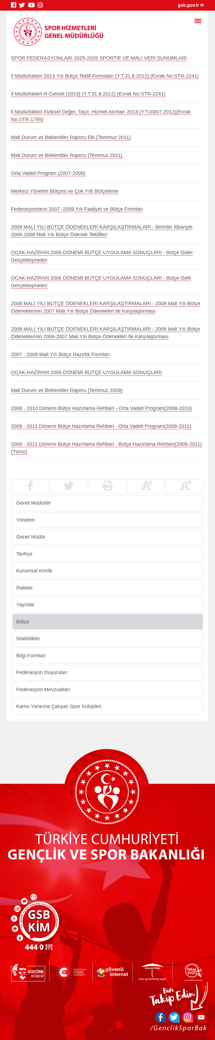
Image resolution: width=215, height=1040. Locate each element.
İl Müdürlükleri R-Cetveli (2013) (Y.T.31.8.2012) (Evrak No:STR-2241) (88, 94)
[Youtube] (33, 5)
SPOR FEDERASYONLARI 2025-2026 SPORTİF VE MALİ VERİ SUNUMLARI (99, 58)
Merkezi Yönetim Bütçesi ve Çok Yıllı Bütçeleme (64, 191)
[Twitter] (23, 5)
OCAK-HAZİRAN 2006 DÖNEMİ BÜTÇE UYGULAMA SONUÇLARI (86, 372)
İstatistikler (28, 638)
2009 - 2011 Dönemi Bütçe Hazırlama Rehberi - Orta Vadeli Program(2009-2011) (101, 426)
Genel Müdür (30, 537)
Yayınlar (25, 604)
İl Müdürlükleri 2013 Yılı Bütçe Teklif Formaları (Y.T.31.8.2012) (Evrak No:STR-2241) (105, 76)
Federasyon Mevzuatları (43, 689)
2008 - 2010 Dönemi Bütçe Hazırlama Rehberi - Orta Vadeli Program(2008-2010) (101, 408)
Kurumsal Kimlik (34, 571)
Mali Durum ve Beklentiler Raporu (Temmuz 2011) (66, 155)
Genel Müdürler (33, 503)
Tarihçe (24, 553)
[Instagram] (42, 5)
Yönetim (25, 520)
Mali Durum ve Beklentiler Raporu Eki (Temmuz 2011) (71, 137)
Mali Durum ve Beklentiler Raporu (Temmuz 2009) (67, 390)
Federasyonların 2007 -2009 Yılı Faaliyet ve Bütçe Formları (77, 209)
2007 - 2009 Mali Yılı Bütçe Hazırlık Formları (60, 354)
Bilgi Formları (31, 655)
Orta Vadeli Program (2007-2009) (48, 173)
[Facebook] (15, 5)
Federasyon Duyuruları (41, 672)
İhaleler (24, 587)
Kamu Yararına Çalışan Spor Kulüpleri (58, 706)
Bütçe (22, 621)
